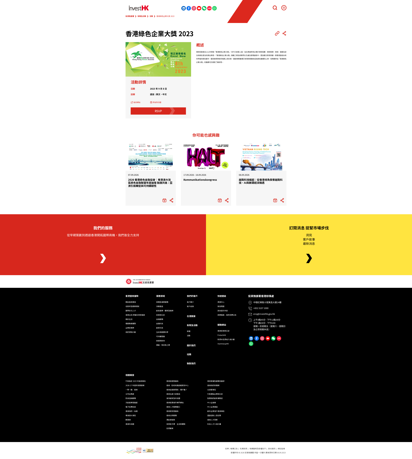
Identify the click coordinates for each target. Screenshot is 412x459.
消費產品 (159, 306)
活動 (151, 16)
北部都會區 (211, 389)
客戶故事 (190, 306)
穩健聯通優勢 (131, 323)
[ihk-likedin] (183, 8)
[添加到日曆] (164, 200)
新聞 (188, 331)
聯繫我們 (191, 363)
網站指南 (281, 448)
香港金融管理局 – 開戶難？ (176, 389)
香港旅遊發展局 (172, 381)
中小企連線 (211, 402)
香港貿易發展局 (172, 411)
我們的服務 (103, 227)
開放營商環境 (131, 302)
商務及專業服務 (162, 302)
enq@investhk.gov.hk (264, 313)
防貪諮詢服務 (131, 398)
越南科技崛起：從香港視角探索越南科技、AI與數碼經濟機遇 (261, 181)
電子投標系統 (131, 407)
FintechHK (221, 335)
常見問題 (220, 306)
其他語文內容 (222, 310)
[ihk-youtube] (199, 8)
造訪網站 (136, 102)
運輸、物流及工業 (163, 345)
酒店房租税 (170, 419)
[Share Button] (284, 33)
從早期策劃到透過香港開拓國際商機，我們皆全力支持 (103, 235)
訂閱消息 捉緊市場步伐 (309, 227)
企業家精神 (130, 327)
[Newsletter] (309, 258)
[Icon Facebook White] (188, 8)
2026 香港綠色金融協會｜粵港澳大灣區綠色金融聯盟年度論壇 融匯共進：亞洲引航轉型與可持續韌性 (150, 182)
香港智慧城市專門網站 (175, 402)
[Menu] (283, 7)
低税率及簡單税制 (132, 306)
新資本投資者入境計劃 (226, 339)
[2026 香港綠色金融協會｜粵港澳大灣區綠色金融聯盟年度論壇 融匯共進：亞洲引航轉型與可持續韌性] (151, 157)
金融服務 (159, 319)
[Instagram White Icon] (194, 8)
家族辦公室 (160, 315)
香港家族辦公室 (223, 330)
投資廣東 (169, 428)
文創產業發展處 (132, 402)
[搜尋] (274, 7)
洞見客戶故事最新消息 (309, 239)
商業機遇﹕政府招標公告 (226, 315)
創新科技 (159, 327)
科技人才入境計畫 (214, 424)
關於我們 (191, 345)
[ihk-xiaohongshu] (209, 8)
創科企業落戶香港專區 (215, 411)
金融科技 (159, 323)
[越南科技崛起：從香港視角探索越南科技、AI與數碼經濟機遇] (261, 157)
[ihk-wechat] (204, 8)
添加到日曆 (157, 102)
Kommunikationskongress (200, 179)
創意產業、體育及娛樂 (164, 310)
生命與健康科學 (162, 332)
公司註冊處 (130, 394)
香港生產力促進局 (173, 394)
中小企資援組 (212, 407)
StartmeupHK (223, 343)
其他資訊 (271, 448)
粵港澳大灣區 (131, 415)
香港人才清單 (212, 419)
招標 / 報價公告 (231, 448)
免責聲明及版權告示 (257, 448)
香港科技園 (130, 424)
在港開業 (191, 316)
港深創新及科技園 (173, 398)
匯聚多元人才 (131, 310)
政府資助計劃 (131, 332)
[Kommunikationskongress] (206, 157)
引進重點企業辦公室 (215, 394)
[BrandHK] (134, 450)
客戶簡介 (190, 302)
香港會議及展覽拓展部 (215, 381)
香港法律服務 (171, 415)
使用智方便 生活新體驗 (175, 424)
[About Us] (103, 258)
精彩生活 (129, 319)
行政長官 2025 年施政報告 (136, 381)
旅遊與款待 (160, 340)
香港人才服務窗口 (173, 407)
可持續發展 (160, 336)
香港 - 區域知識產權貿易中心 (177, 385)
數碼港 (128, 419)
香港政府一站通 (132, 411)
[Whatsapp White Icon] (214, 8)
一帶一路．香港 (132, 389)
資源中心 (220, 302)
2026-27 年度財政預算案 (135, 385)
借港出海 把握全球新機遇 (135, 315)
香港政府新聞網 (213, 385)
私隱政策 (243, 448)
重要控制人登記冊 (214, 415)
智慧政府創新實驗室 (215, 398)
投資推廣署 (130, 16)
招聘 (189, 354)
